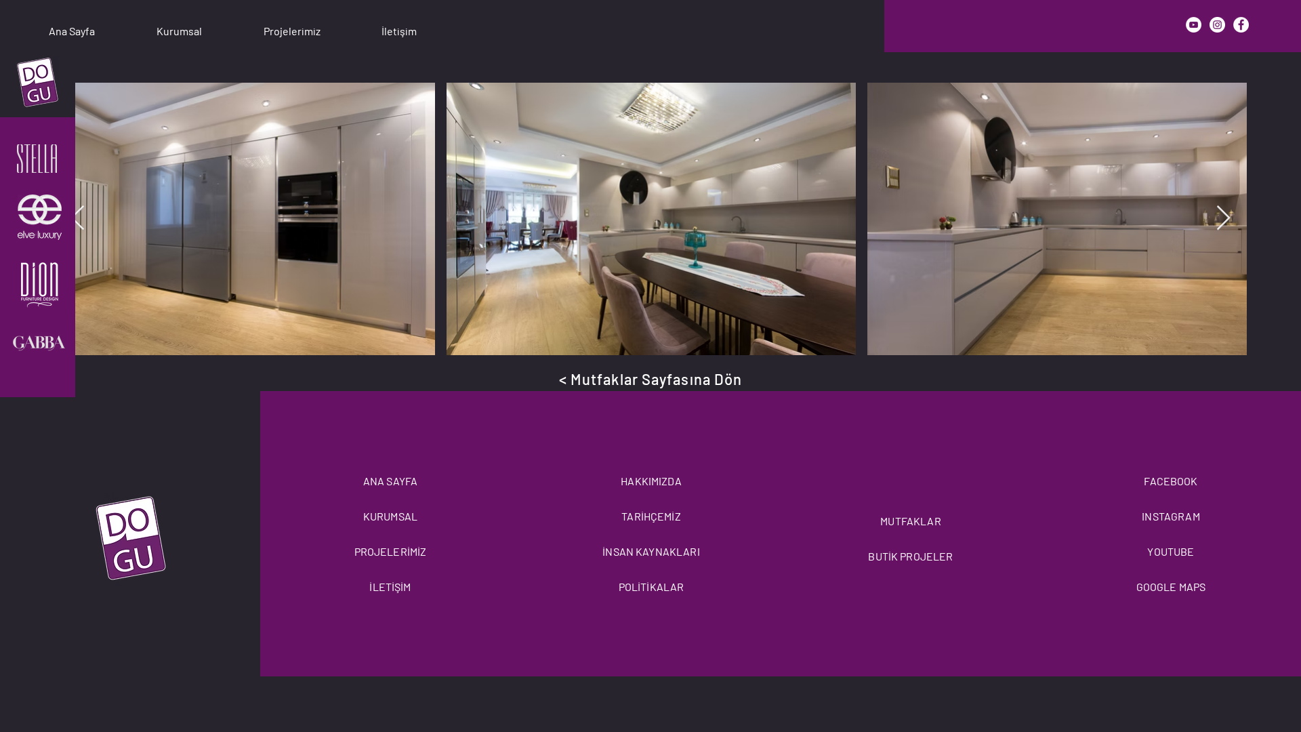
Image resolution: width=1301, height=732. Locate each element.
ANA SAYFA (390, 480)
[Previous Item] (77, 218)
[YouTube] (1193, 25)
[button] (178, 25)
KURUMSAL (390, 516)
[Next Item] (1223, 218)
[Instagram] (1217, 25)
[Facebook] (1241, 25)
